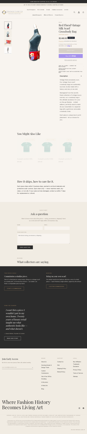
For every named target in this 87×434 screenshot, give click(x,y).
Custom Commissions (56, 286)
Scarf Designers (31, 9)
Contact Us (60, 361)
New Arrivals (40, 9)
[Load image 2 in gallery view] (8, 33)
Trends (48, 9)
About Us (44, 361)
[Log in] (79, 12)
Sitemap (75, 376)
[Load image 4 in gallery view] (8, 50)
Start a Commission (14, 288)
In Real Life (44, 385)
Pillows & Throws (48, 15)
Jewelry (66, 9)
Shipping (61, 41)
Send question (25, 247)
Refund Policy (61, 372)
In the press (44, 382)
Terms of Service (78, 373)
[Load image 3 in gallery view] (8, 42)
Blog (42, 389)
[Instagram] (79, 408)
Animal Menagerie (37, 15)
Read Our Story (12, 338)
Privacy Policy (77, 369)
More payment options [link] (71, 60)
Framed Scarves (59, 15)
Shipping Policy (61, 368)
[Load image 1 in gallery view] (8, 25)
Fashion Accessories (57, 9)
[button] (74, 12)
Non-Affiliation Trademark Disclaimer (77, 364)
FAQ (58, 365)
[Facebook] (83, 408)
